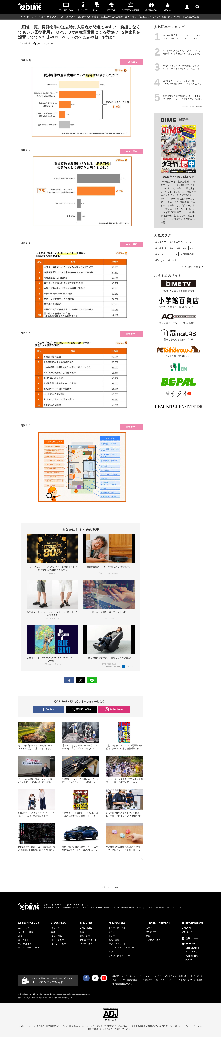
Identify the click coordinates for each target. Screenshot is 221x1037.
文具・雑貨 (114, 939)
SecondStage (192, 948)
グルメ (112, 931)
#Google (159, 260)
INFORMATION (194, 922)
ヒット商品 (56, 935)
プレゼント (187, 931)
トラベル (113, 935)
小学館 (122, 980)
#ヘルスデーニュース (166, 254)
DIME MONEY (87, 927)
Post (80, 680)
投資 (82, 931)
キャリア (55, 927)
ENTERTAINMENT (159, 922)
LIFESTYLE (118, 922)
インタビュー (57, 939)
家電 (20, 935)
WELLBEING (191, 951)
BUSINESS (60, 922)
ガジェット (23, 939)
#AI (171, 248)
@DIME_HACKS (83, 709)
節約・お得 (85, 935)
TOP (20, 16)
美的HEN (189, 959)
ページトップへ (110, 887)
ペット (112, 951)
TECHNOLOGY (30, 922)
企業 (53, 931)
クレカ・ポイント (88, 939)
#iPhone (181, 248)
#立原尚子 (160, 242)
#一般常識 (160, 248)
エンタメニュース (154, 939)
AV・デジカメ (25, 927)
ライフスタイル (35, 16)
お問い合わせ (184, 976)
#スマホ (172, 260)
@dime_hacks (116, 709)
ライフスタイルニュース (60, 16)
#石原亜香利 (187, 254)
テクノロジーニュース (28, 947)
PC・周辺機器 (25, 943)
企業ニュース (193, 938)
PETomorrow (191, 955)
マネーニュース (87, 943)
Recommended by (114, 666)
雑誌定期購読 (133, 980)
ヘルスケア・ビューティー (121, 947)
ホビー (149, 935)
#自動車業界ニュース (181, 242)
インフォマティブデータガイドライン (159, 976)
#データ (194, 248)
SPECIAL (190, 943)
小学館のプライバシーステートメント (157, 980)
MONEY (88, 922)
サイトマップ (135, 976)
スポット (150, 927)
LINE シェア (92, 680)
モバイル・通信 (25, 931)
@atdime (50, 709)
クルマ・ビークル (117, 927)
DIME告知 (186, 927)
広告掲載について (184, 980)
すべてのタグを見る (190, 266)
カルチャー (151, 931)
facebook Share (69, 680)
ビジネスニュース (59, 943)
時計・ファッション (118, 943)
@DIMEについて (119, 976)
